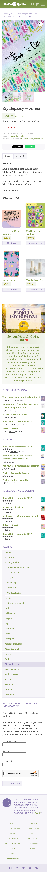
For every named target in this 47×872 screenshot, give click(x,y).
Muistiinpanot (12, 649)
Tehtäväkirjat (14, 593)
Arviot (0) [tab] (20, 156)
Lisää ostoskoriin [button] (11, 243)
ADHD (8, 552)
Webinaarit (10, 695)
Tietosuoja (13, 853)
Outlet (8, 659)
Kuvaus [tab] (8, 156)
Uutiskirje (13, 838)
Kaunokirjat (13, 572)
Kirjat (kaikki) (12, 562)
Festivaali (34, 828)
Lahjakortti (10, 613)
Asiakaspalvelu (13, 828)
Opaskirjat (12, 583)
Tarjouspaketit (12, 674)
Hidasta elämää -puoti (20, 14)
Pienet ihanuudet (16, 136)
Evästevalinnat (13, 858)
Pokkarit (11, 588)
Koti (7, 608)
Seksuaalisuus (12, 669)
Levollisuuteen (12, 628)
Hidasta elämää (14, 4)
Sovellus (34, 843)
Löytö (7, 634)
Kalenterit (10, 557)
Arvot (34, 823)
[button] (40, 24)
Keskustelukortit (15, 603)
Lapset (8, 623)
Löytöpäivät (10, 639)
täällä (38, 813)
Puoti (13, 848)
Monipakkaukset (13, 644)
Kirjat (10, 577)
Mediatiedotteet (13, 843)
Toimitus (34, 848)
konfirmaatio (27, 139)
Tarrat (8, 679)
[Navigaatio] (43, 4)
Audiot (13, 823)
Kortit (8, 598)
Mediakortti (34, 838)
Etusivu (5, 14)
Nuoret (8, 654)
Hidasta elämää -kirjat (18, 567)
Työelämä (9, 684)
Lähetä (31, 146)
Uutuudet (9, 689)
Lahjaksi (9, 618)
